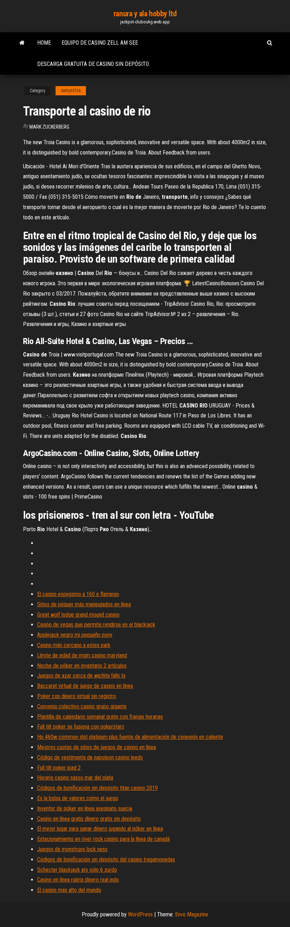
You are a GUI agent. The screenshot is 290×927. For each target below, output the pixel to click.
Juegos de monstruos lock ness (72, 849)
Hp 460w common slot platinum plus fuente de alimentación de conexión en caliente (130, 737)
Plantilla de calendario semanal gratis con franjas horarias (100, 716)
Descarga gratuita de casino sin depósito (93, 64)
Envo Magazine (191, 914)
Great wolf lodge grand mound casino (78, 614)
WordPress (140, 914)
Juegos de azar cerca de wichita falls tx (81, 675)
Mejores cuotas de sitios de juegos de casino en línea (96, 747)
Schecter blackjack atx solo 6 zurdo (77, 869)
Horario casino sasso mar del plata (75, 777)
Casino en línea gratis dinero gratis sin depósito (89, 818)
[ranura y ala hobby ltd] (22, 43)
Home (44, 42)
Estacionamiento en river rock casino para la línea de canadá (103, 839)
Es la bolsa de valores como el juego (77, 798)
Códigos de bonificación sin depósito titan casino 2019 (97, 788)
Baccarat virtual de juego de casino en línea (85, 685)
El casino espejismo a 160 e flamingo (78, 594)
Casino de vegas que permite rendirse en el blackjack (96, 624)
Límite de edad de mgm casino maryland (82, 655)
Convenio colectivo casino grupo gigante (82, 706)
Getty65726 (71, 90)
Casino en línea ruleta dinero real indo (78, 879)
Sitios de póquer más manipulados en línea (84, 604)
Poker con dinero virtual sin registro (76, 696)
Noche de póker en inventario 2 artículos (82, 665)
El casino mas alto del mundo (69, 890)
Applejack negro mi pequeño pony (74, 634)
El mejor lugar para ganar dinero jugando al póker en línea (100, 828)
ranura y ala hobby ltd (145, 13)
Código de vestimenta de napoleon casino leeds (90, 757)
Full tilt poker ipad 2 (59, 767)
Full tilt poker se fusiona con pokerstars (80, 726)
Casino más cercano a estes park (73, 645)
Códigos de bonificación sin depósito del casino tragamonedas (106, 859)
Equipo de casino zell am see (100, 42)
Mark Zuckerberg (49, 127)
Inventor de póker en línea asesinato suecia (84, 808)
